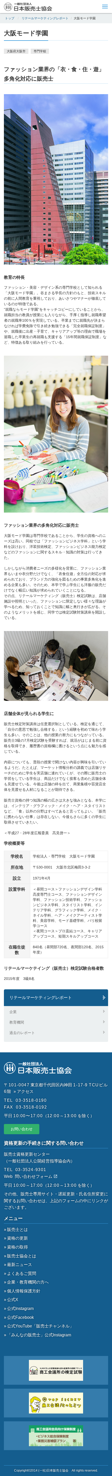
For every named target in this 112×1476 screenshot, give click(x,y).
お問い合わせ (22, 1129)
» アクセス (24, 1091)
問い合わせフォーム (34, 1176)
